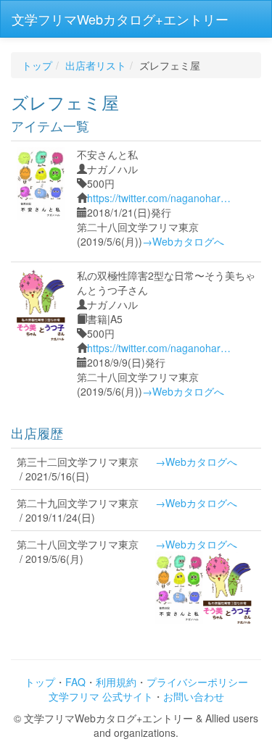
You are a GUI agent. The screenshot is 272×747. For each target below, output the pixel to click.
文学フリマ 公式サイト (101, 696)
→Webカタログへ (183, 241)
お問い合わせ (193, 696)
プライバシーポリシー (197, 682)
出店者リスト (95, 65)
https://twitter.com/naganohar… (159, 198)
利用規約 (116, 682)
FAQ (75, 682)
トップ (37, 65)
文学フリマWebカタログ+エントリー (120, 18)
